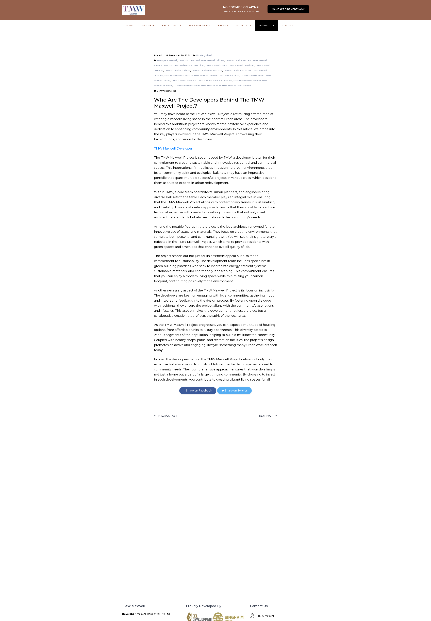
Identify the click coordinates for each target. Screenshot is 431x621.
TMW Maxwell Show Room (247, 80)
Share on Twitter (235, 390)
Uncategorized (204, 55)
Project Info (170, 25)
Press (222, 25)
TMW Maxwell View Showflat (237, 85)
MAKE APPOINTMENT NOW (288, 9)
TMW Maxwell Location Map (178, 75)
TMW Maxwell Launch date (237, 70)
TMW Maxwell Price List (252, 75)
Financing (242, 25)
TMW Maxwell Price (229, 75)
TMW (181, 60)
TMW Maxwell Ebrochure (177, 70)
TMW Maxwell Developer (241, 65)
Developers (162, 60)
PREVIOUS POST (167, 415)
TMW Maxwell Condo (216, 65)
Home (129, 25)
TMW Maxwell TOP (211, 85)
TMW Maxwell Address (212, 60)
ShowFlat (265, 25)
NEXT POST (266, 415)
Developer (147, 25)
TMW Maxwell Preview (206, 75)
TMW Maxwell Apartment (238, 60)
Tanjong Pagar (198, 25)
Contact (287, 25)
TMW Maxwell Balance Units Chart (186, 65)
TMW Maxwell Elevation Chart (206, 70)
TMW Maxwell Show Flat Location (214, 80)
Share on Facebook (198, 390)
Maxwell (173, 60)
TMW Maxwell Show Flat (183, 80)
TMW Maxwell (192, 60)
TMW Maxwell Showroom (186, 85)
